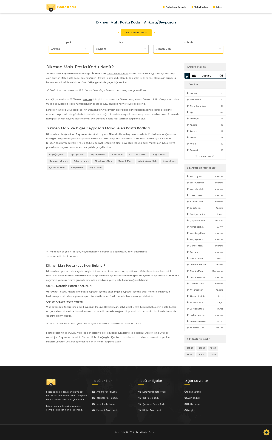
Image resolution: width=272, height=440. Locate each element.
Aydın (192, 143)
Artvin (192, 137)
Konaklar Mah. (197, 327)
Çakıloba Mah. (57, 167)
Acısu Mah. (117, 154)
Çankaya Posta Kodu (153, 404)
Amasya (193, 118)
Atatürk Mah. (196, 258)
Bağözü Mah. (159, 154)
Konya (220, 214)
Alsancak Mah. (197, 296)
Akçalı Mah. (169, 160)
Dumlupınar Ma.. (198, 264)
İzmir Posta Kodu (105, 404)
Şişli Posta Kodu (150, 397)
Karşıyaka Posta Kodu (153, 391)
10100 (213, 348)
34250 (201, 348)
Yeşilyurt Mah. (196, 182)
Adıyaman (195, 99)
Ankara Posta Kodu (106, 391)
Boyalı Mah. (95, 167)
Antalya (193, 131)
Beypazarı (82, 134)
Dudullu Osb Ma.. (198, 277)
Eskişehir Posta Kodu (106, 410)
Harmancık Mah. (138, 154)
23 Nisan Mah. (196, 308)
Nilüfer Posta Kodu (151, 410)
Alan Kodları (193, 397)
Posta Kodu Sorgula (175, 7)
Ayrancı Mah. (196, 289)
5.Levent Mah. (196, 201)
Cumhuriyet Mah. (58, 160)
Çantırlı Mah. (125, 160)
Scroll (266, 432)
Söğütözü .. (195, 207)
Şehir (69, 42)
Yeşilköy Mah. (196, 189)
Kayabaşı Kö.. (196, 226)
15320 (201, 354)
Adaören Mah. (81, 160)
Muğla (220, 302)
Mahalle (188, 42)
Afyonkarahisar (197, 105)
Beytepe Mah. (98, 154)
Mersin (219, 258)
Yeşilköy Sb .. (196, 176)
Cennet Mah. (196, 245)
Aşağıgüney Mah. (147, 160)
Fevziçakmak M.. (198, 214)
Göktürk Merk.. (197, 283)
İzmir (220, 296)
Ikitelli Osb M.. (196, 195)
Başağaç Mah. (57, 154)
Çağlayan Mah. (197, 220)
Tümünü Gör (205, 156)
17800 (213, 354)
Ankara (87, 99)
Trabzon (219, 327)
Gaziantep (217, 270)
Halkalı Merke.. (197, 315)
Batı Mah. (194, 252)
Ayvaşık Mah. (78, 154)
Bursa (220, 308)
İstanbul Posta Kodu (106, 397)
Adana (193, 93)
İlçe (121, 42)
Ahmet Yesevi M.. (198, 321)
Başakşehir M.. (196, 239)
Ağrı (191, 112)
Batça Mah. (77, 167)
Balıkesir (193, 150)
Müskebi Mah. (196, 302)
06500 (190, 348)
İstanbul (219, 176)
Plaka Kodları (200, 7)
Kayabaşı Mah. (197, 233)
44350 (190, 354)
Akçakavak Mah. (103, 160)
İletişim (219, 7)
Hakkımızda (193, 404)
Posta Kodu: (136, 32)
